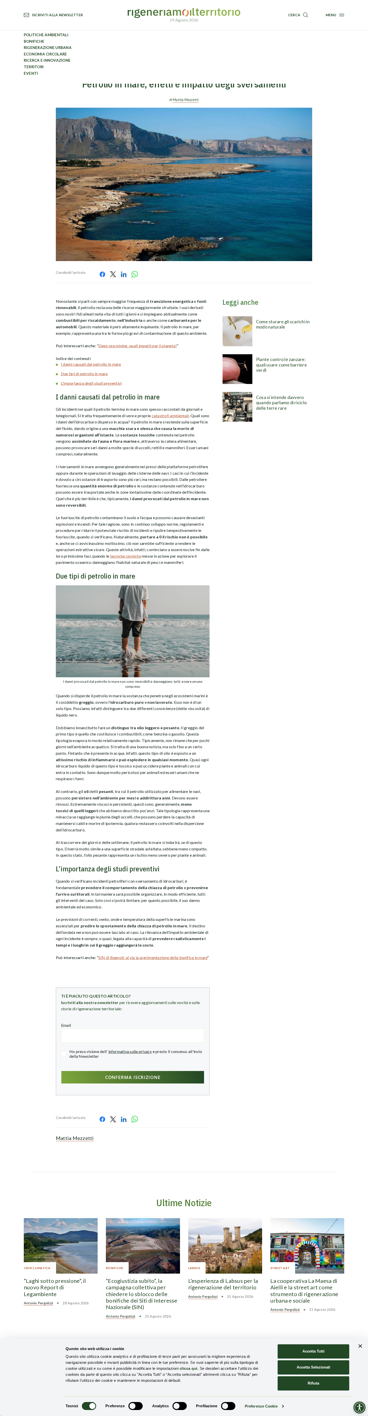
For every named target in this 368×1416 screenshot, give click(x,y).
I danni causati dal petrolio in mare (91, 364)
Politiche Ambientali (46, 34)
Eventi (31, 73)
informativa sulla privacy (130, 1051)
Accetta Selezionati (313, 1367)
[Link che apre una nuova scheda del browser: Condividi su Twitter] (113, 274)
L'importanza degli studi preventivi (91, 383)
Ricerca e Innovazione (47, 60)
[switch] (135, 1406)
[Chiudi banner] (360, 1346)
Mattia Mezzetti (186, 99)
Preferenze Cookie (261, 1406)
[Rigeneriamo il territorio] (184, 13)
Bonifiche (34, 41)
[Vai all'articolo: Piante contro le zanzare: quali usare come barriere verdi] (237, 369)
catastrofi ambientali (170, 415)
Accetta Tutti (313, 1351)
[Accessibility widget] (359, 1408)
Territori (34, 66)
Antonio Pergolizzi (38, 1303)
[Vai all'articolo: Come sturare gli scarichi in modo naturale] (237, 331)
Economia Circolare (45, 54)
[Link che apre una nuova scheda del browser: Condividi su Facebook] (102, 274)
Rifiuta (313, 1383)
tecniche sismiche (125, 556)
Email (66, 1025)
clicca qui (189, 1368)
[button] (298, 15)
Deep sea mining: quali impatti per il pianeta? (137, 345)
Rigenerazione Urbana (48, 47)
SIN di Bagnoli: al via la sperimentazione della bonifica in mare (152, 957)
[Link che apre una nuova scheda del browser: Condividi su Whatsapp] (134, 274)
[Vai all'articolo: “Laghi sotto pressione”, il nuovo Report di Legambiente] (61, 1245)
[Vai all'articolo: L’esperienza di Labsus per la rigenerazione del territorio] (225, 1245)
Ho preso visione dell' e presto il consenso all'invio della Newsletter (135, 1054)
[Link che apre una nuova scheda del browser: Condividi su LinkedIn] (123, 274)
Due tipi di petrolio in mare (84, 373)
